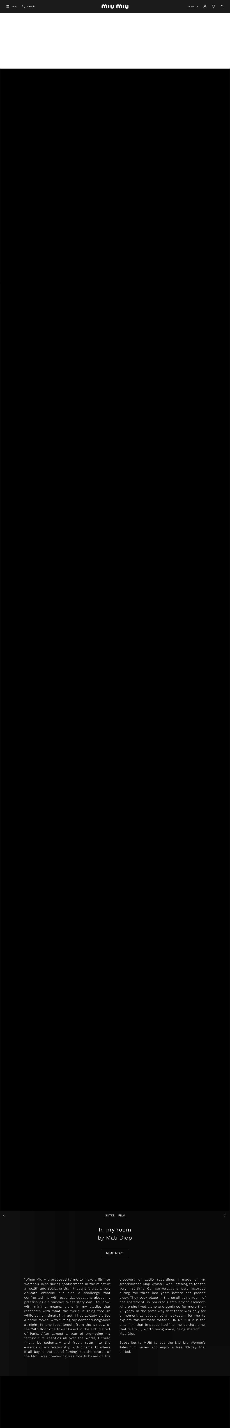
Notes (110, 1215)
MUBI (148, 1342)
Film (121, 1215)
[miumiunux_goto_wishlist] (213, 6)
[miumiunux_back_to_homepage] (115, 6)
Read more (115, 1253)
